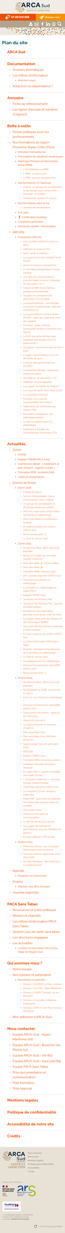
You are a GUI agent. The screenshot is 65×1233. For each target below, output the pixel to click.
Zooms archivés (24, 483)
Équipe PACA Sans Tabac (31, 1067)
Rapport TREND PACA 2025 (34, 459)
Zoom (17, 450)
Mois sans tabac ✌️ (33, 567)
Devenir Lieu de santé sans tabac (36, 932)
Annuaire (15, 98)
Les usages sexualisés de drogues (41, 386)
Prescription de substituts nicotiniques (40, 156)
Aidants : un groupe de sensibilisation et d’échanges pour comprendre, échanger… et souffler (42, 190)
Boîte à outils (19, 126)
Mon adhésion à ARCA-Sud (32, 1017)
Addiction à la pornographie (37, 382)
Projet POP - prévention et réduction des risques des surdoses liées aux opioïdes (42, 802)
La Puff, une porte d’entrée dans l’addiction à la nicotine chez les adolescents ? (39, 340)
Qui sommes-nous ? (24, 963)
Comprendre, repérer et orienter (40, 198)
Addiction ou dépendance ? (33, 86)
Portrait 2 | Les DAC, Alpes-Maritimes (42, 988)
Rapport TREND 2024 (34, 595)
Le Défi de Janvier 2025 (35, 656)
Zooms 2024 (25, 677)
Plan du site (33, 1156)
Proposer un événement (32, 875)
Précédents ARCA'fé (30, 237)
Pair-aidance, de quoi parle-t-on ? (40, 378)
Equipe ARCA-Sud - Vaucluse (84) (37, 1061)
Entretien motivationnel (32, 151)
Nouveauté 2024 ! (32, 810)
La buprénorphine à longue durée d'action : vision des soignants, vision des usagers (42, 318)
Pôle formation (23, 1083)
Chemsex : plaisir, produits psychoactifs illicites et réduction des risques (42, 329)
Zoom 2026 (24, 487)
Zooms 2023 (25, 841)
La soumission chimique (35, 394)
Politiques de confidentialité (41, 1164)
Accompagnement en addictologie (41, 661)
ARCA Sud (16, 52)
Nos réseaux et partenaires (32, 975)
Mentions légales (22, 1100)
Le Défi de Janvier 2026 (35, 538)
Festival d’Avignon (32, 492)
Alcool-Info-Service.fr (34, 720)
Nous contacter (21, 1028)
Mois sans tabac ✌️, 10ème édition (41, 563)
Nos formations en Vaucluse (34, 182)
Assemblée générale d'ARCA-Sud (40, 787)
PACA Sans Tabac (22, 904)
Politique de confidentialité (31, 1112)
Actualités (16, 444)
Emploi (18, 881)
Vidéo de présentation (31, 476)
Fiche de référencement (30, 104)
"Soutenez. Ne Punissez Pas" (37, 599)
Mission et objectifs (27, 915)
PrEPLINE (28, 751)
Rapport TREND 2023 (34, 755)
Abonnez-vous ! (27, 80)
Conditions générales (30, 221)
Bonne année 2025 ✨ (34, 673)
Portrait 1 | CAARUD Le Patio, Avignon (42, 984)
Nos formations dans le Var (34, 203)
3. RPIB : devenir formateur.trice (39, 177)
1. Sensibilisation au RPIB (36, 169)
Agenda (18, 870)
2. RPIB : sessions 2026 (35, 173)
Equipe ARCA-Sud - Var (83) (32, 1055)
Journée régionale (26, 892)
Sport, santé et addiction (35, 253)
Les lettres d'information (30, 75)
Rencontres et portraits (31, 979)
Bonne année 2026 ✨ (35, 534)
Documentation (21, 64)
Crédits (13, 1136)
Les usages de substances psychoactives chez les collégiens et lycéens (42, 829)
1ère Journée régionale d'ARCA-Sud (41, 575)
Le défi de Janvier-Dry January (39, 821)
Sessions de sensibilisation (36, 207)
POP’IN (22, 454)
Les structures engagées (30, 937)
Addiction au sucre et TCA (36, 249)
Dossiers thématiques (28, 70)
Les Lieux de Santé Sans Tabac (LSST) (43, 390)
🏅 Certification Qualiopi (32, 217)
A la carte (23, 212)
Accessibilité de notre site (30, 1124)
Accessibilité (33, 1168)
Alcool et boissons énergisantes (39, 265)
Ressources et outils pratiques (34, 910)
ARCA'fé (18, 232)
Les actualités (22, 943)
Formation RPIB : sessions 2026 (36, 472)
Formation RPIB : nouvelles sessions (42, 760)
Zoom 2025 (24, 543)
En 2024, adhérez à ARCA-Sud (38, 837)
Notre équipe (22, 969)
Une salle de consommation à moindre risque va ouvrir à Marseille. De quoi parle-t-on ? (42, 280)
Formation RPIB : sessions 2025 (39, 571)
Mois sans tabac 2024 (34, 732)
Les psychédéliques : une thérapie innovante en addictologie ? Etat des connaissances (42, 306)
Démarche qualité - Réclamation (37, 226)
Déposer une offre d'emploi (34, 886)
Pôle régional (22, 1088)
